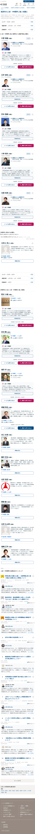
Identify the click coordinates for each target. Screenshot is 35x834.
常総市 (13, 790)
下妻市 (9, 790)
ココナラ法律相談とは (9, 806)
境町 (8, 514)
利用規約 (22, 808)
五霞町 (2, 792)
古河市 (2, 790)
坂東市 (21, 790)
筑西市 (14, 42)
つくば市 (19, 335)
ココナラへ (4, 1)
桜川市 (8, 469)
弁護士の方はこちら (28, 1)
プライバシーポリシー (26, 810)
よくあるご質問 (7, 814)
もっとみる (17, 780)
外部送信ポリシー (24, 812)
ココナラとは (6, 812)
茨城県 (4, 256)
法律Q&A (5, 808)
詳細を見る (17, 261)
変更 (32, 22)
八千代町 (29, 790)
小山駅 (14, 300)
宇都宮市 (9, 536)
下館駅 (4, 257)
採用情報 (5, 827)
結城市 (8, 447)
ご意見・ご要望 (24, 806)
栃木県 (14, 298)
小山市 (19, 298)
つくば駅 (14, 338)
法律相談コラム (7, 810)
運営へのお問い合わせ (9, 816)
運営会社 (5, 824)
